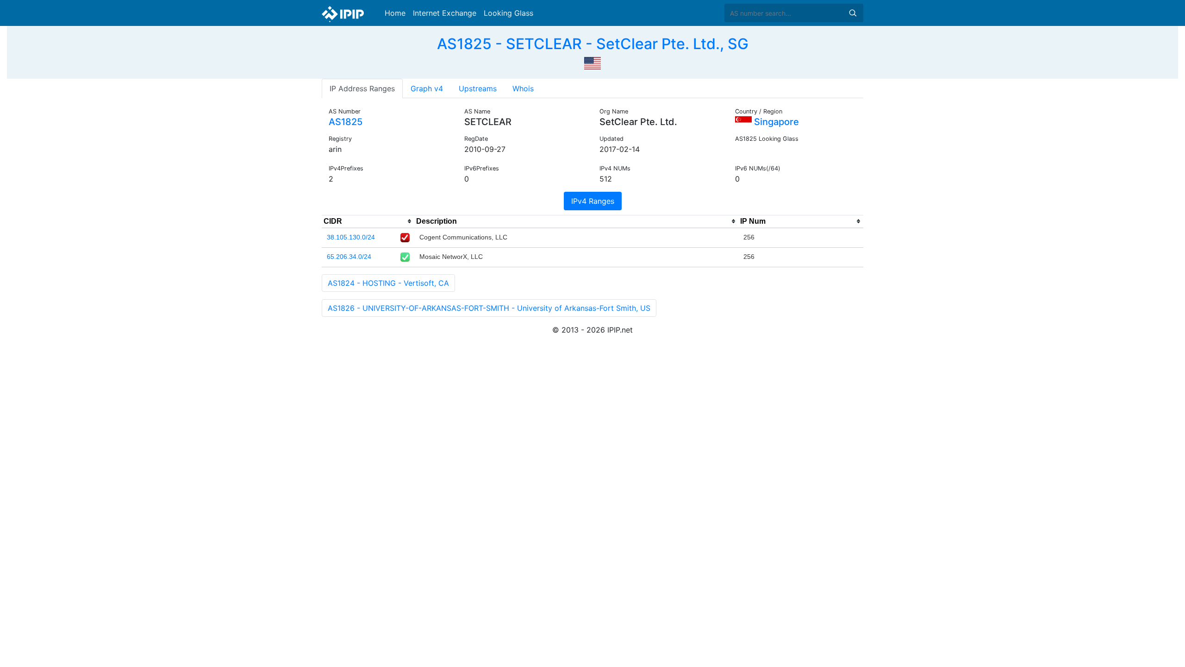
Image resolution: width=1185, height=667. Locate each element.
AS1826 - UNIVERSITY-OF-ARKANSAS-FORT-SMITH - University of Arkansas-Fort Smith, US (489, 308)
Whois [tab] (523, 88)
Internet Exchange (444, 13)
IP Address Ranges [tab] (362, 88)
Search (853, 13)
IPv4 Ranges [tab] (592, 201)
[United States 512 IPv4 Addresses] (592, 62)
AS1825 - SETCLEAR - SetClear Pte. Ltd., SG (592, 44)
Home (395, 13)
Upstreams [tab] (478, 88)
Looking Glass (508, 13)
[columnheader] (368, 221)
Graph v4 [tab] (427, 88)
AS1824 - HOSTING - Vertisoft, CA (388, 283)
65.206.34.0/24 (349, 256)
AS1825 (345, 121)
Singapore (775, 121)
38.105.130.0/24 (351, 237)
